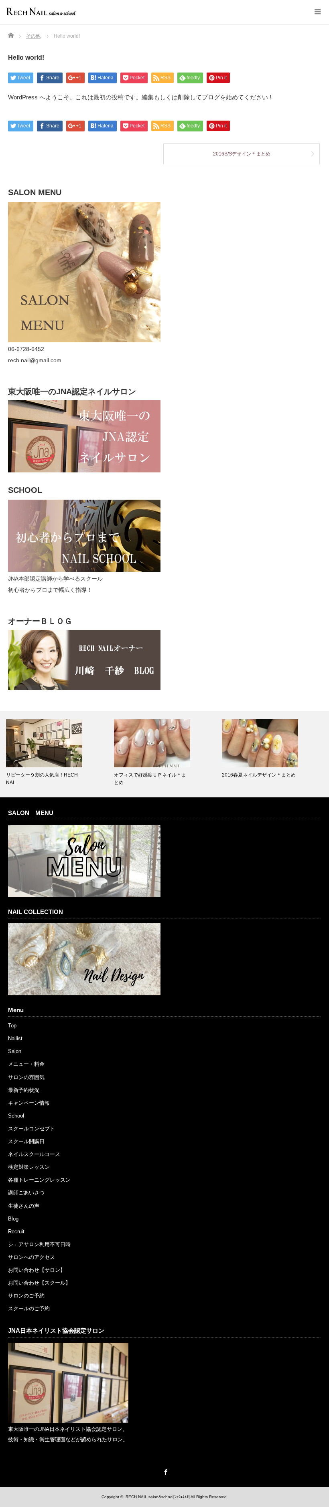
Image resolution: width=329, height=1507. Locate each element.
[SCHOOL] (84, 570)
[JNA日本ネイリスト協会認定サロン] (68, 1421)
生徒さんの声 (23, 1206)
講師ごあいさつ (26, 1193)
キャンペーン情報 (29, 1103)
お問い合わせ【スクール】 (39, 1283)
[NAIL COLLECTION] (84, 994)
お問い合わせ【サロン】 (36, 1270)
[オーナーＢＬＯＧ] (84, 688)
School (16, 1116)
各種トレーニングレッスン (39, 1180)
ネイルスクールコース (34, 1154)
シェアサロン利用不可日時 (39, 1244)
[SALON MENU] (84, 340)
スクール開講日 (26, 1141)
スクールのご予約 (29, 1308)
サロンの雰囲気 (26, 1077)
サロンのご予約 (26, 1296)
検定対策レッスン (29, 1167)
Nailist (15, 1038)
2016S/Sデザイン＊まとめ (241, 154)
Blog (13, 1219)
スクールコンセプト (31, 1129)
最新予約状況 (23, 1090)
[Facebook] (164, 1471)
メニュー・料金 (26, 1064)
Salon (14, 1051)
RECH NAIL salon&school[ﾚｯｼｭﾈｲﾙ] (158, 1497)
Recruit (16, 1232)
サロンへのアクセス (31, 1257)
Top (12, 1026)
